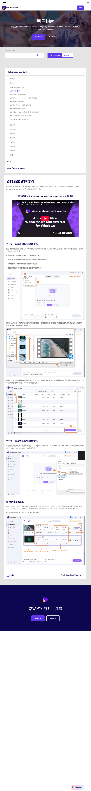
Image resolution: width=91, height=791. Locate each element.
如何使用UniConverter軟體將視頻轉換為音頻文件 (24, 112)
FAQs (9, 162)
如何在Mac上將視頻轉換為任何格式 (20, 115)
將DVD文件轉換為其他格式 (18, 87)
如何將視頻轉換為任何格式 (18, 108)
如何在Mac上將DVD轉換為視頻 (19, 119)
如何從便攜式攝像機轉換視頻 (18, 94)
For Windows (55, 55)
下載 (80, 7)
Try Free (38, 37)
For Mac (67, 55)
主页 (6, 50)
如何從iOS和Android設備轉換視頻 (20, 105)
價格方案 (53, 618)
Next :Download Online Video (73, 575)
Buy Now (52, 37)
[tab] (45, 72)
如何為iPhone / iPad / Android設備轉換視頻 (23, 98)
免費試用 (38, 618)
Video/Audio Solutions (16, 168)
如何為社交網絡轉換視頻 (17, 101)
